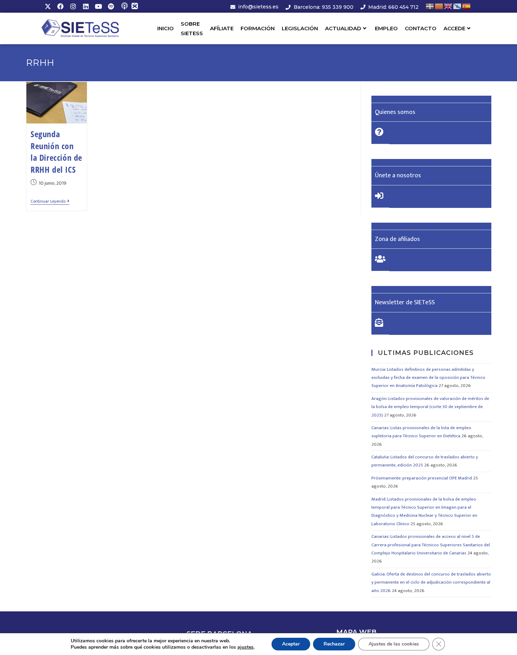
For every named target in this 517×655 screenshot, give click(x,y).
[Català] (439, 6)
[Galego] (457, 6)
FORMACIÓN (258, 28)
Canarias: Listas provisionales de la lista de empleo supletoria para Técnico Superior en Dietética (421, 432)
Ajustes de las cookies (394, 644)
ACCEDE (454, 28)
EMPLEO (386, 28)
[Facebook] (60, 6)
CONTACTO (420, 28)
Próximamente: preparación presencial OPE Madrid (421, 478)
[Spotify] (111, 6)
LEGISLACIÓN (300, 28)
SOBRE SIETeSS (192, 28)
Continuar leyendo (50, 202)
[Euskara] (430, 6)
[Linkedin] (85, 6)
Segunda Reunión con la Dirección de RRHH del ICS (56, 151)
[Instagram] (73, 6)
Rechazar (334, 644)
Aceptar (291, 644)
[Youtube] (98, 6)
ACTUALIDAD (343, 28)
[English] (448, 6)
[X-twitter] (48, 6)
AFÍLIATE (222, 28)
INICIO (165, 28)
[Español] (466, 6)
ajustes (245, 647)
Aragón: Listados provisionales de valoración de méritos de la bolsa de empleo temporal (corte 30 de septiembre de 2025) (430, 407)
